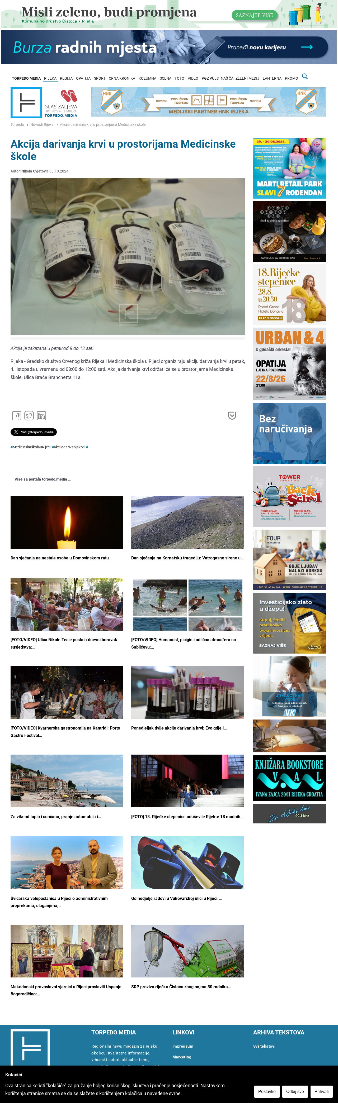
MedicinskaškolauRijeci (31, 447)
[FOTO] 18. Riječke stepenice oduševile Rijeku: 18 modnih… (187, 816)
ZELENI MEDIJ (247, 78)
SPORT (99, 78)
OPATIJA (83, 78)
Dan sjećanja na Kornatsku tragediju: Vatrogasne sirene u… (187, 557)
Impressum (183, 1046)
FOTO (179, 78)
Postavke (267, 1091)
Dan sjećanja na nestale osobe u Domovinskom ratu (60, 557)
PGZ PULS (210, 78)
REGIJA (66, 78)
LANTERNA (272, 78)
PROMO (291, 78)
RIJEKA (50, 78)
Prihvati (321, 1091)
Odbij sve (295, 1091)
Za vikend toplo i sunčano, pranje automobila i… (56, 816)
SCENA (165, 78)
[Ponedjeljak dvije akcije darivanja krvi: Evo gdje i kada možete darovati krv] (187, 703)
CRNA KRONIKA (122, 78)
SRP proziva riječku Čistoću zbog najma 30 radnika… (181, 986)
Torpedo (17, 124)
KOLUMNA (147, 78)
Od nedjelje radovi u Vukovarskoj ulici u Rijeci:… (176, 898)
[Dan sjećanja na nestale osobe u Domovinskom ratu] (67, 533)
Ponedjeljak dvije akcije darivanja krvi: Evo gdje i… (179, 728)
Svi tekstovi (264, 1046)
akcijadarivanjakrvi (69, 447)
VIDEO (193, 78)
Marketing (182, 1057)
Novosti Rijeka (42, 124)
